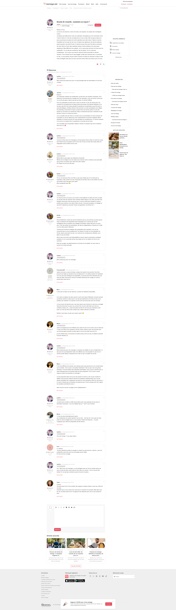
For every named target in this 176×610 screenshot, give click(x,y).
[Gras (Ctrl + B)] (56, 507)
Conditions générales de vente (48, 579)
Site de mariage (44, 597)
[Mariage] (50, 4)
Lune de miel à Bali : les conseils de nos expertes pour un (76, 553)
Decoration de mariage (116, 98)
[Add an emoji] (66, 507)
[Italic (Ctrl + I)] (59, 507)
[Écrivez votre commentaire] (79, 517)
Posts (71, 8)
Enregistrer (90, 25)
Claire (58, 482)
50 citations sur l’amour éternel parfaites (124, 136)
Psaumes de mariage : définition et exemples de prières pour (96, 553)
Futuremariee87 (61, 270)
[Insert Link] (64, 507)
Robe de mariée (115, 83)
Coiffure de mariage (115, 92)
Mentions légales (45, 577)
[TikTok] (106, 576)
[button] (97, 64)
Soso (58, 446)
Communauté (103, 4)
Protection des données (46, 581)
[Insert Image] (69, 507)
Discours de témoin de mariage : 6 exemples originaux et (56, 553)
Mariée (88, 4)
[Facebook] (90, 576)
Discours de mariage (116, 125)
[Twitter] (93, 576)
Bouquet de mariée (115, 122)
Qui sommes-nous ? (45, 593)
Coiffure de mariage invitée (118, 95)
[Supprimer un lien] (61, 507)
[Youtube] (103, 576)
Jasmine (59, 92)
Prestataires (81, 4)
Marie (58, 289)
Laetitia (58, 24)
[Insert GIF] (74, 507)
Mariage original (114, 116)
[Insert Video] (72, 507)
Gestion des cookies (45, 583)
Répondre (97, 25)
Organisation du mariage (118, 43)
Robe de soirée (114, 104)
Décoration (115, 46)
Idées (97, 4)
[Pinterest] (96, 576)
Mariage (49, 8)
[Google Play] (80, 581)
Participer (108, 604)
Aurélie (58, 173)
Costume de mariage (116, 107)
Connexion (123, 4)
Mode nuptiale (115, 49)
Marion (58, 323)
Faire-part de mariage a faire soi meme (120, 89)
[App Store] (70, 581)
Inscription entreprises (46, 591)
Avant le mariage (64, 8)
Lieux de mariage (72, 4)
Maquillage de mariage (116, 110)
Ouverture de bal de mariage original (120, 119)
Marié (92, 4)
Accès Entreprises (128, 1)
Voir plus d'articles (76, 566)
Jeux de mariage (115, 113)
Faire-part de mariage (116, 86)
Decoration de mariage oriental (119, 101)
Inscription (130, 4)
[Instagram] (99, 576)
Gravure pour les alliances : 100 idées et (124, 154)
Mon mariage (62, 4)
